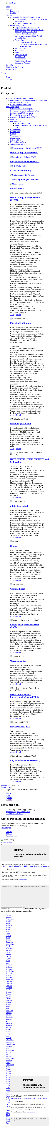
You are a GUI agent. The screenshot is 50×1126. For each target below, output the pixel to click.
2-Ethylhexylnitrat (19, 506)
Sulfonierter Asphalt (22, 63)
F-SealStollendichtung (20, 170)
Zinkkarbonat (20, 57)
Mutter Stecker (20, 38)
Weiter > (6, 785)
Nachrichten (10, 65)
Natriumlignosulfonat (22, 61)
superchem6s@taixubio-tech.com (18, 812)
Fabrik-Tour (14, 11)
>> (10, 785)
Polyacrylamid (20, 40)
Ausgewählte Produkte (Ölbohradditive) (25, 17)
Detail (18, 315)
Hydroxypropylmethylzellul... (24, 152)
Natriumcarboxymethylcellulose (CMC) (29, 30)
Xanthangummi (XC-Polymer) (26, 32)
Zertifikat (13, 13)
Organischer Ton (21, 55)
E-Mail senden (6, 842)
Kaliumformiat (20, 48)
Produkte (9, 15)
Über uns (9, 9)
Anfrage (13, 315)
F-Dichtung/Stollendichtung (25, 23)
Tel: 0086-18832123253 (14, 814)
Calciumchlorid (20, 59)
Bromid (17, 53)
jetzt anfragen (6, 828)
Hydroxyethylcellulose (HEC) (26, 34)
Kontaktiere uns (11, 69)
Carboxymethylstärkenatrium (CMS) (28, 36)
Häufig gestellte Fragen (14, 67)
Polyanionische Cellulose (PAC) (27, 28)
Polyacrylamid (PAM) (28, 42)
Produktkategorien (17, 25)
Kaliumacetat (20, 50)
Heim (8, 7)
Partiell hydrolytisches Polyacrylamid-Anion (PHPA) (24, 695)
